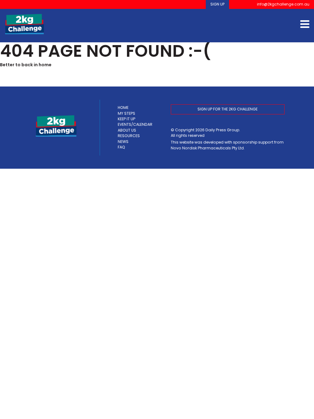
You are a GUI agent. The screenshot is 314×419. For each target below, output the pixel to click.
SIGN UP (217, 4)
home (45, 65)
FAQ (121, 147)
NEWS (123, 141)
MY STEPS (126, 113)
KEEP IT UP (126, 118)
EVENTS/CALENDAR (135, 124)
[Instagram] (244, 4)
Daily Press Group (222, 130)
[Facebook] (236, 4)
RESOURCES (129, 135)
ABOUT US (127, 130)
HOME (123, 107)
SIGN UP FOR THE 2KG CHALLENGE (227, 109)
